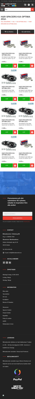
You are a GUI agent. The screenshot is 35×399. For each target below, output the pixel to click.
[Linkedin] (10, 262)
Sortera (26, 32)
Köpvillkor (5, 315)
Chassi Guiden (7, 312)
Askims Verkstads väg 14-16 (10, 242)
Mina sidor (5, 291)
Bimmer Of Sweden (8, 302)
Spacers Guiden (7, 310)
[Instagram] (7, 262)
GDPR (4, 321)
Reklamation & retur (8, 324)
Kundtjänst (5, 299)
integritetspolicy (27, 221)
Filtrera (9, 32)
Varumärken (6, 294)
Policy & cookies (7, 318)
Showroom (5, 307)
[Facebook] (4, 262)
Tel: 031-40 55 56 (7, 249)
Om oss (5, 296)
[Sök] (32, 9)
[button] (2, 9)
